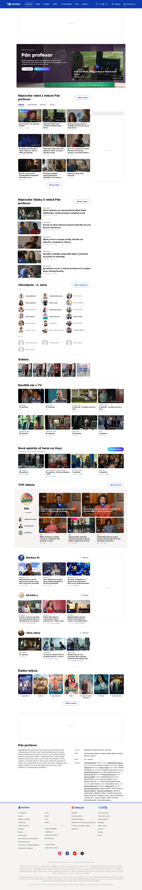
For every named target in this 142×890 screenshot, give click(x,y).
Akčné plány (22, 835)
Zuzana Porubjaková (104, 791)
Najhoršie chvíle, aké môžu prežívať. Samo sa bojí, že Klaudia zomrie (53, 151)
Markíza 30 (33, 557)
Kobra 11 (101, 470)
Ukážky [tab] (52, 105)
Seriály (100, 832)
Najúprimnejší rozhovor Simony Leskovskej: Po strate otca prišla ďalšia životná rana (77, 619)
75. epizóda (23, 407)
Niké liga (101, 822)
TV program (22, 813)
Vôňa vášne (76, 431)
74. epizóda (50, 407)
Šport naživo (102, 826)
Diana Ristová (89, 774)
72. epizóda (76, 433)
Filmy (99, 835)
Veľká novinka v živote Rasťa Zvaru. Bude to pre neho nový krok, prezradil (29, 581)
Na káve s (32, 595)
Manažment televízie (25, 848)
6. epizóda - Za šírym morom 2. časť (84, 408)
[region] (54, 106)
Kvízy (55, 4)
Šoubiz (46, 4)
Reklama (21, 829)
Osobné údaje (50, 844)
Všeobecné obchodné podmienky (83, 822)
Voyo (27, 128)
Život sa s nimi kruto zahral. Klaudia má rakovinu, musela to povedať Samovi (78, 151)
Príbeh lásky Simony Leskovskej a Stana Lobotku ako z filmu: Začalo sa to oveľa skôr (54, 619)
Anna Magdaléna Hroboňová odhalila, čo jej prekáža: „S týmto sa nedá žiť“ (102, 510)
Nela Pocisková (90, 791)
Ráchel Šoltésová (91, 786)
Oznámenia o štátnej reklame (28, 845)
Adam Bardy (109, 786)
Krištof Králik (89, 777)
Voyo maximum (103, 813)
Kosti (100, 431)
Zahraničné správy (77, 819)
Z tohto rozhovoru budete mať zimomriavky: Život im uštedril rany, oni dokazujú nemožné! (29, 619)
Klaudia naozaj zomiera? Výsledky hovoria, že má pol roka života (78, 126)
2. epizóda (103, 433)
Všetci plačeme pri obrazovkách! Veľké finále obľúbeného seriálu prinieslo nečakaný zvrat (64, 211)
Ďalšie (84, 4)
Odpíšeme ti (49, 832)
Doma (47, 813)
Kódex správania (24, 842)
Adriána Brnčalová (91, 772)
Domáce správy (76, 816)
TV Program (66, 4)
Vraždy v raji (76, 405)
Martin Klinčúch (109, 774)
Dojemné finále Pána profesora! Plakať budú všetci (95, 73)
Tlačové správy (23, 826)
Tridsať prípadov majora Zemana (56, 470)
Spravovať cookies (51, 848)
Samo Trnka (103, 767)
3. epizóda (76, 472)
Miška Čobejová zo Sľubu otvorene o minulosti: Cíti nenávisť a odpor (50, 539)
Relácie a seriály (24, 819)
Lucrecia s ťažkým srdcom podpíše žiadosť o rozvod (53, 655)
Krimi (46, 819)
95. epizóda (23, 433)
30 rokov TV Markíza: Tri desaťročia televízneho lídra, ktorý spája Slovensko (78, 581)
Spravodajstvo (103, 819)
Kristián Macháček (91, 788)
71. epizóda (23, 654)
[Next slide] (122, 460)
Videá (38, 4)
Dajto (47, 816)
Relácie (29, 4)
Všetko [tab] (21, 105)
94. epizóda (50, 433)
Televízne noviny (103, 816)
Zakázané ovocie (24, 431)
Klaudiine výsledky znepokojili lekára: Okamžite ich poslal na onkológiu (52, 176)
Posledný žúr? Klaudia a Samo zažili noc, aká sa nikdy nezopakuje (28, 151)
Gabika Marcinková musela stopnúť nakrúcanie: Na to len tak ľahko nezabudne (108, 539)
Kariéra (20, 832)
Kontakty (74, 813)
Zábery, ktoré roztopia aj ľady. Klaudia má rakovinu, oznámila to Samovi (63, 240)
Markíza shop (49, 838)
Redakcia (74, 829)
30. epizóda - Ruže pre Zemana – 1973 (58, 473)
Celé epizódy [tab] (32, 105)
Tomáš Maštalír (90, 763)
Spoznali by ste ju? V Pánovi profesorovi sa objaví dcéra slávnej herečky (66, 269)
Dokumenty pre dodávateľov (28, 838)
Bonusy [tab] (43, 105)
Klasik (47, 822)
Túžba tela (22, 405)
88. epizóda (23, 472)
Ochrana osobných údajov (80, 826)
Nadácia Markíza (51, 829)
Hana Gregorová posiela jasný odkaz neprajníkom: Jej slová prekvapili (53, 581)
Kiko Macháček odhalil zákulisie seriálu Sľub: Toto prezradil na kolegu (58, 510)
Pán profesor (31, 50)
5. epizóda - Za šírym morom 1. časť (110, 408)
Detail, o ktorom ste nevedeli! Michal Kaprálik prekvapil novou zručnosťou (28, 176)
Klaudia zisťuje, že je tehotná (75, 174)
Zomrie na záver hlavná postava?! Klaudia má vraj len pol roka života (66, 226)
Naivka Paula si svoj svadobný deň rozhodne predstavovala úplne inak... (78, 656)
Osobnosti (21, 822)
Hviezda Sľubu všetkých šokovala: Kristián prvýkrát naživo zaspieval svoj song (79, 539)
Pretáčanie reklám (51, 835)
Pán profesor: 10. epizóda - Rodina (29, 125)
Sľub (42, 507)
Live (76, 4)
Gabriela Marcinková (115, 763)
